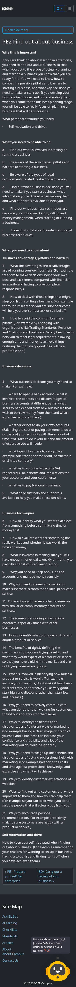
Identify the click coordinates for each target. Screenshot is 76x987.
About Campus (13, 954)
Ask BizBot (10, 916)
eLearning (9, 923)
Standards (10, 936)
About (6, 949)
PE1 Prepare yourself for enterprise (15, 876)
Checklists (9, 929)
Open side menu (17, 30)
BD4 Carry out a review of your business (50, 876)
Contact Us (10, 960)
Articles (7, 943)
